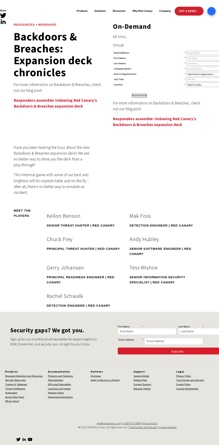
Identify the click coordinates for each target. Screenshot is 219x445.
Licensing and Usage (59, 388)
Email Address (131, 340)
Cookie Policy (183, 384)
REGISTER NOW (139, 95)
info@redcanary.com (108, 423)
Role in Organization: (150, 74)
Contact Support (142, 384)
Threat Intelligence (15, 388)
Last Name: (150, 63)
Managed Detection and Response (24, 376)
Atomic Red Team (14, 397)
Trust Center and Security (190, 380)
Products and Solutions (60, 376)
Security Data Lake (15, 380)
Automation (11, 392)
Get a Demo (188, 11)
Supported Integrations (60, 397)
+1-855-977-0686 (131, 423)
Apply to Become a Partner (105, 380)
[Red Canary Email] (3, 27)
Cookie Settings (167, 427)
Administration (55, 380)
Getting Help (140, 380)
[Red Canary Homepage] (30, 11)
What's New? (12, 401)
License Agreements (187, 388)
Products (82, 10)
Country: (150, 84)
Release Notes (56, 392)
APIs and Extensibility (59, 384)
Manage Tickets (142, 388)
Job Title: (150, 79)
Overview (96, 376)
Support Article (141, 376)
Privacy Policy (183, 376)
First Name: (150, 58)
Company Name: (150, 68)
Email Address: (150, 52)
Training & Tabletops (16, 384)
